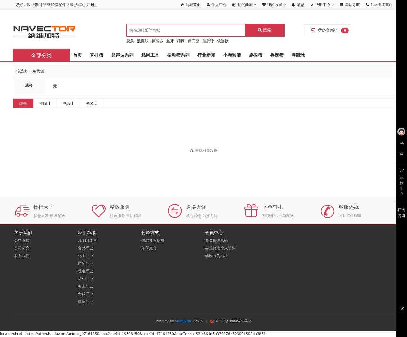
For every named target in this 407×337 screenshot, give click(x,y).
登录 (79, 5)
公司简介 (22, 248)
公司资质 (22, 240)
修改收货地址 (216, 255)
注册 (90, 5)
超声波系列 (122, 55)
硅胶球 (208, 41)
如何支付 (149, 248)
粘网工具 (150, 55)
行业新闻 (206, 55)
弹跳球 (298, 55)
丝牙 (170, 41)
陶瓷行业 (85, 301)
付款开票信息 (152, 240)
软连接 (223, 41)
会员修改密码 (216, 240)
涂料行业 (85, 278)
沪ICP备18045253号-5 (233, 321)
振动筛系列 (178, 55)
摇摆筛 (277, 55)
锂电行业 (85, 271)
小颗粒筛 (232, 55)
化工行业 (85, 255)
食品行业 (85, 248)
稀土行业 (85, 286)
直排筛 (96, 55)
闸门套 (193, 41)
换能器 (157, 41)
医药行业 (85, 263)
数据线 (142, 41)
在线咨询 (401, 212)
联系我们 (22, 255)
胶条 (130, 41)
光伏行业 (85, 294)
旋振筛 (255, 55)
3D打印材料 (88, 240)
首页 (77, 55)
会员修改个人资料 (220, 248)
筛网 (181, 41)
